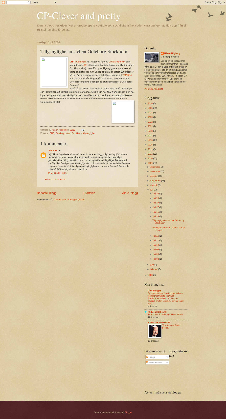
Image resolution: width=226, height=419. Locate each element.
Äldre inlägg (130, 193)
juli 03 (156, 254)
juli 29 (156, 193)
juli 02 (156, 259)
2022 (150, 122)
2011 (150, 154)
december (155, 167)
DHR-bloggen (154, 290)
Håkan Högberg (172, 53)
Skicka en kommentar (55, 179)
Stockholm (77, 133)
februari (154, 269)
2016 (150, 140)
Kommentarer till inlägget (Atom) (68, 199)
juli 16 (156, 212)
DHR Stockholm (117, 61)
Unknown (52, 150)
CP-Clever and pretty (79, 15)
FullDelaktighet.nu (157, 312)
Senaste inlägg (47, 193)
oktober (154, 176)
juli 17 (156, 207)
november (155, 171)
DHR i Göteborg (77, 61)
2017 (150, 135)
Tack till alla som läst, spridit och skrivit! (165, 314)
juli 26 (156, 198)
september (155, 180)
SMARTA (127, 75)
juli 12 (156, 240)
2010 (150, 158)
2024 (150, 112)
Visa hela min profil (153, 89)
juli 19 (156, 202)
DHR (52, 133)
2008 (150, 275)
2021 (150, 126)
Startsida (89, 193)
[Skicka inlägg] (82, 130)
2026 (150, 103)
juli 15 (156, 216)
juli (152, 190)
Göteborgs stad (63, 133)
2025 (150, 108)
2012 (150, 149)
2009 (150, 163)
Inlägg (151, 357)
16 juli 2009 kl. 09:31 (58, 173)
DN (86, 65)
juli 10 (156, 245)
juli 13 (156, 236)
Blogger (128, 412)
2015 (150, 144)
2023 (150, 117)
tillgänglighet (89, 133)
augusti (154, 185)
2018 (150, 131)
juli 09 (156, 249)
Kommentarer (155, 362)
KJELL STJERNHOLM (159, 322)
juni (152, 264)
